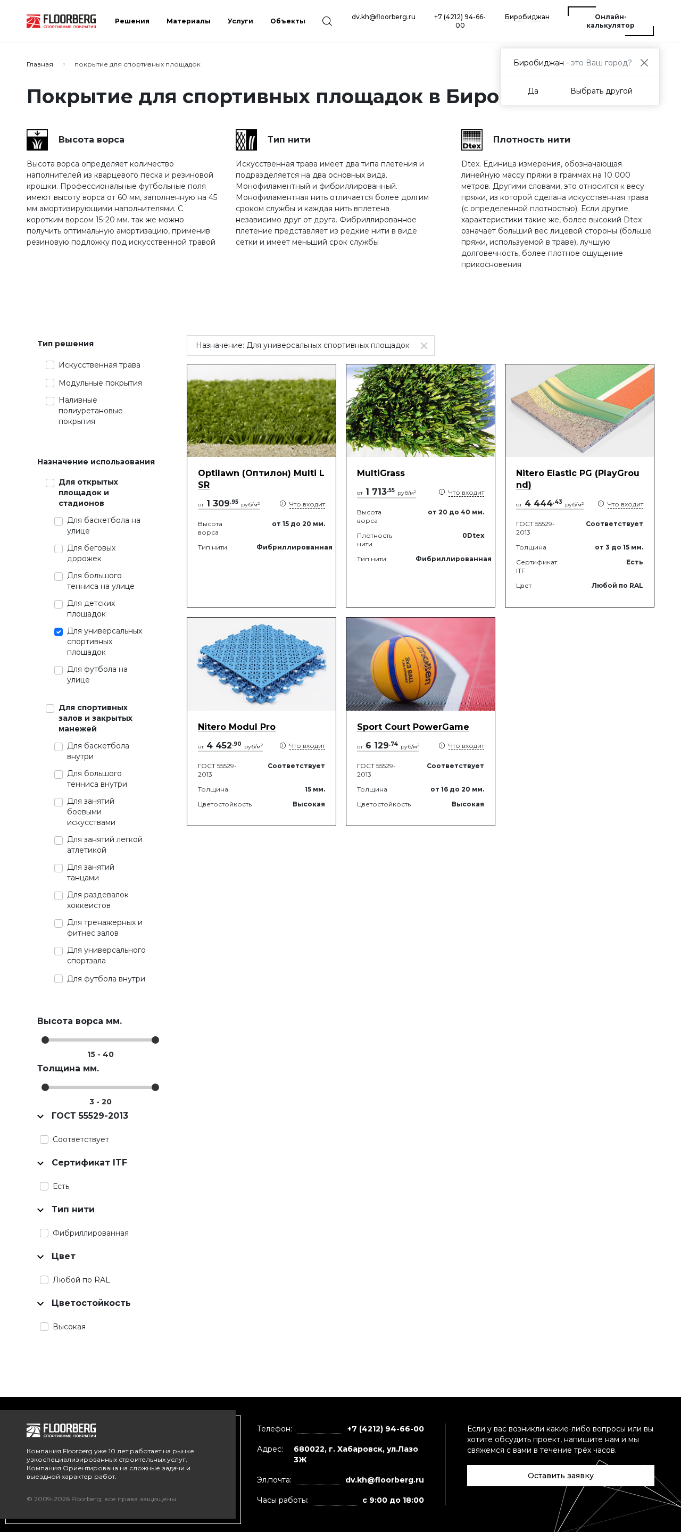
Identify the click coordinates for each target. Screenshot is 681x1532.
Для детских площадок (91, 608)
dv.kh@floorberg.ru (384, 17)
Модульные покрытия (100, 383)
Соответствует (81, 1139)
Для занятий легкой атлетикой (105, 845)
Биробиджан (527, 17)
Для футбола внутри (106, 979)
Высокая (69, 1326)
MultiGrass (381, 473)
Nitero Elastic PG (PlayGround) (578, 479)
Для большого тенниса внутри (97, 779)
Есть (61, 1186)
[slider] (45, 1040)
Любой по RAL (81, 1280)
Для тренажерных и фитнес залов (105, 928)
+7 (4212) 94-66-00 (460, 21)
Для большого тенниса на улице (101, 581)
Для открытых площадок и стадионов (88, 492)
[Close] (644, 62)
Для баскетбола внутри (98, 751)
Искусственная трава (99, 365)
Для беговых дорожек (91, 553)
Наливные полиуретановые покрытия (91, 410)
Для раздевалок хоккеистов (98, 900)
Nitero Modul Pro (237, 727)
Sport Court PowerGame (413, 727)
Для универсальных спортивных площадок (104, 641)
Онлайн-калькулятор (610, 21)
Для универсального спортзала (106, 955)
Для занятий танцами (90, 872)
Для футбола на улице (97, 674)
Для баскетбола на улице (103, 525)
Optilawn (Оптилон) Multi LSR (261, 479)
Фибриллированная (91, 1233)
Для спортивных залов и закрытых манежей (95, 718)
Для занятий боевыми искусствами (91, 811)
